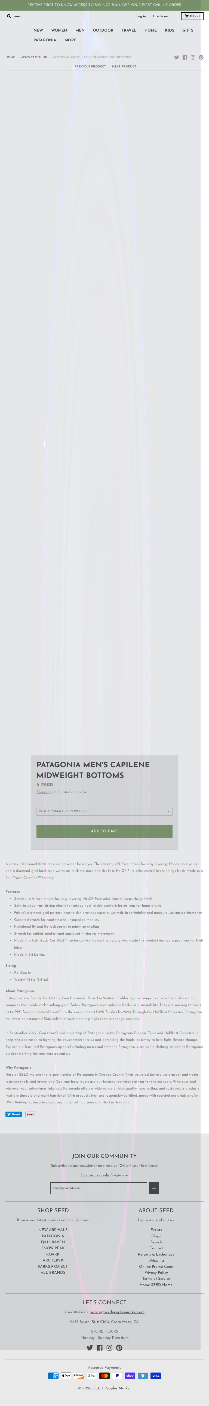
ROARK (53, 1255)
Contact (156, 1248)
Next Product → (126, 66)
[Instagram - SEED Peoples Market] (192, 57)
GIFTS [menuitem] (187, 31)
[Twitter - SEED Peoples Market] (176, 57)
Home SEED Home (156, 1285)
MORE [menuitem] (70, 40)
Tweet (13, 1114)
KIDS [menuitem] (169, 31)
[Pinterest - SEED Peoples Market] (201, 57)
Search (156, 1242)
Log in (141, 16)
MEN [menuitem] (80, 31)
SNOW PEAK (53, 1248)
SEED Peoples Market (112, 1388)
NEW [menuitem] (38, 31)
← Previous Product (88, 66)
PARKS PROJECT (53, 1267)
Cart (195, 16)
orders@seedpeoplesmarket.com (117, 1312)
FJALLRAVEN (53, 1242)
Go (154, 1188)
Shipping (44, 792)
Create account (164, 16)
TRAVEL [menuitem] (129, 31)
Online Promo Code (156, 1267)
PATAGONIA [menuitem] (44, 40)
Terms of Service (156, 1279)
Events (156, 1230)
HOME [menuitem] (151, 31)
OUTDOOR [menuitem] (103, 31)
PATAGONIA (53, 1236)
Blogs (156, 1236)
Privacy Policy (156, 1273)
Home (10, 57)
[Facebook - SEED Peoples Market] (184, 57)
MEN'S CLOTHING (33, 57)
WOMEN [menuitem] (59, 31)
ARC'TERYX (53, 1261)
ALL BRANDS (53, 1273)
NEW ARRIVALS (52, 1230)
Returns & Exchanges (156, 1255)
